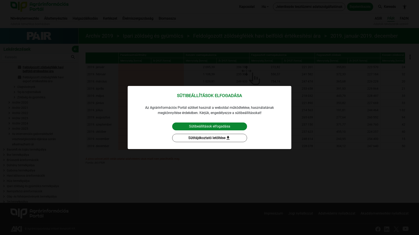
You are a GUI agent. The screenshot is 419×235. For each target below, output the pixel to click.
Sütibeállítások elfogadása (209, 126)
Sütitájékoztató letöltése (209, 138)
